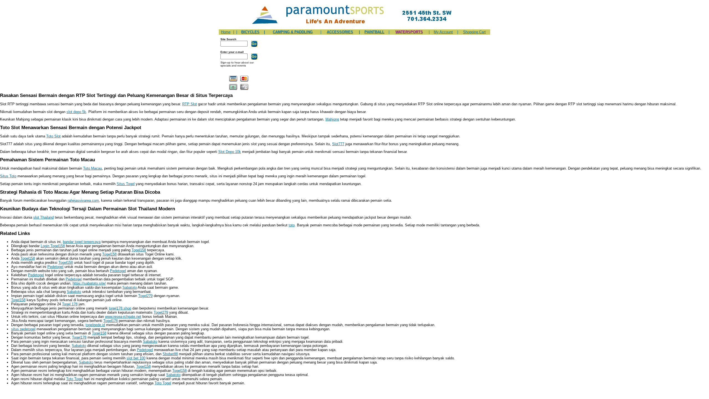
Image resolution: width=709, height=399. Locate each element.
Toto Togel (74, 379)
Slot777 (338, 144)
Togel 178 (70, 304)
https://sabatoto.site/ (89, 283)
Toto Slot (53, 136)
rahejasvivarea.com (83, 200)
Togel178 (110, 321)
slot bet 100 (136, 358)
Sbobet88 (170, 354)
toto (292, 225)
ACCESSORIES (340, 32)
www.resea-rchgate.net (123, 316)
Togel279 (145, 296)
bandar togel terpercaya (82, 242)
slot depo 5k (76, 112)
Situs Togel (126, 184)
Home (225, 32)
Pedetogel (55, 267)
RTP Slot (189, 104)
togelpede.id (95, 325)
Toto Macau (92, 168)
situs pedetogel (23, 329)
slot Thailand (43, 217)
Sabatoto (129, 287)
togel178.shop (120, 308)
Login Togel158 (53, 246)
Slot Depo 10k (229, 152)
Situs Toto (8, 176)
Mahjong (332, 119)
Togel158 (139, 250)
